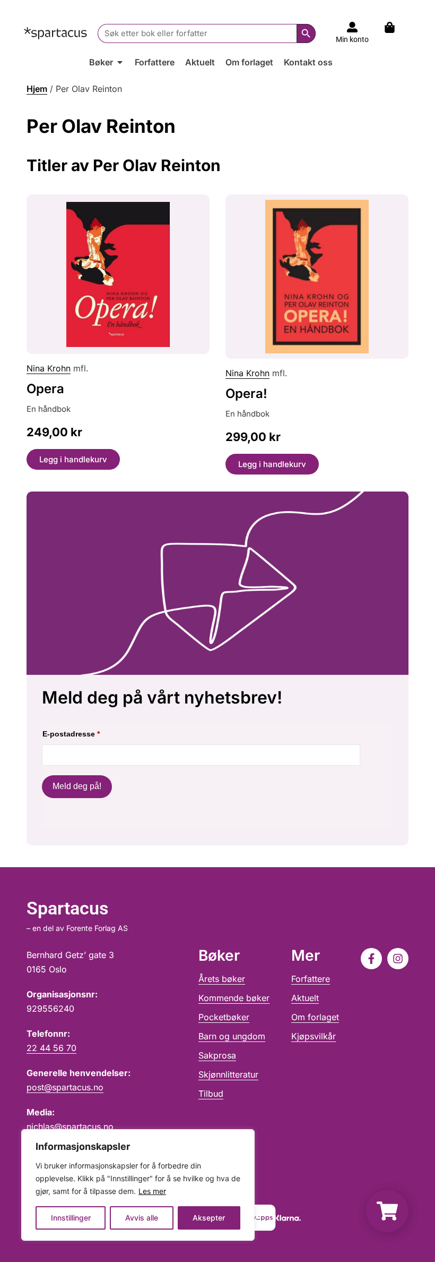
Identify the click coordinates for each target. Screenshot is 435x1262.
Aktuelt (305, 998)
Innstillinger (71, 1217)
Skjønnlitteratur (228, 1074)
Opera (45, 388)
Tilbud (210, 1093)
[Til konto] (352, 27)
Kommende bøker (233, 998)
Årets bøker (221, 978)
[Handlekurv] (395, 27)
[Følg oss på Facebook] (371, 958)
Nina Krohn (49, 368)
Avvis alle (141, 1217)
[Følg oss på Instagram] (397, 958)
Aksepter (209, 1217)
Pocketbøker (223, 1017)
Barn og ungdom (231, 1036)
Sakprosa (217, 1055)
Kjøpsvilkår (313, 1036)
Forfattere (310, 978)
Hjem (37, 88)
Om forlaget (315, 1017)
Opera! (246, 393)
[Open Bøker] (120, 62)
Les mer (152, 1191)
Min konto (352, 39)
